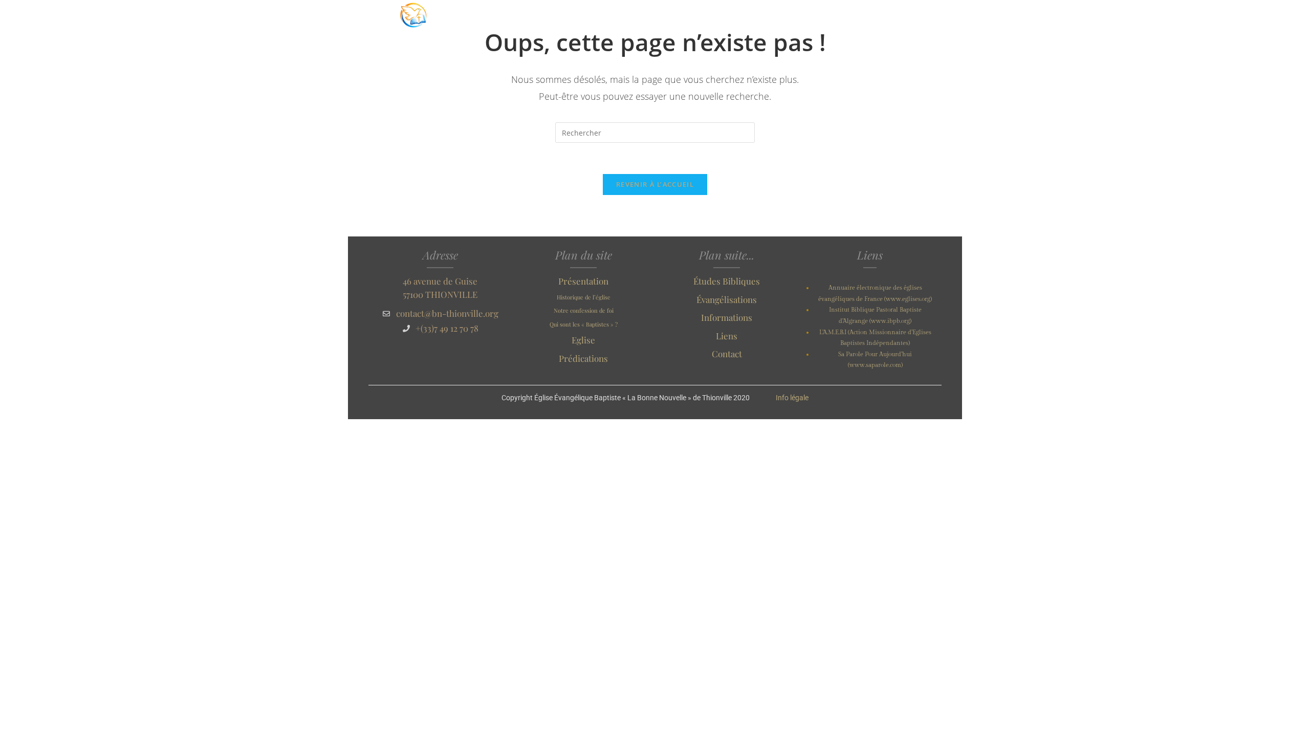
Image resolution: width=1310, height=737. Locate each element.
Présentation (583, 281)
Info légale (792, 398)
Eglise (583, 339)
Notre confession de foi (584, 310)
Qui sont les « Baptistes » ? (584, 324)
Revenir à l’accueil (655, 184)
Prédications (583, 358)
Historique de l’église (583, 297)
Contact (727, 353)
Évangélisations (726, 299)
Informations (726, 317)
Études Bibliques (726, 281)
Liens (726, 335)
